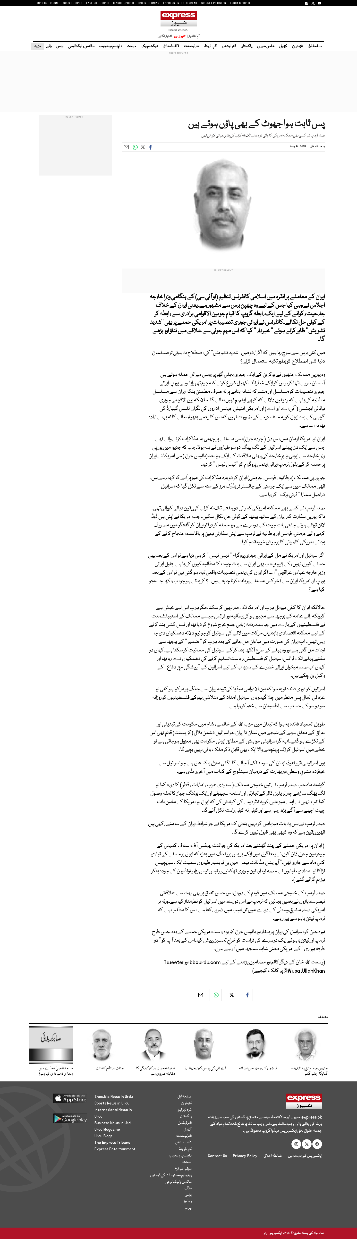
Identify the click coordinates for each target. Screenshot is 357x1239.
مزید (37, 46)
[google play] (61, 1120)
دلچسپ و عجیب (110, 46)
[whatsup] (216, 995)
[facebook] (247, 995)
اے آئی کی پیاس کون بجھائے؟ (205, 1068)
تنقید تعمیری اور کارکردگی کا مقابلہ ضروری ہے (155, 1071)
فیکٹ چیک (149, 46)
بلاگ (188, 1188)
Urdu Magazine (107, 1129)
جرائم (188, 1208)
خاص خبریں (265, 46)
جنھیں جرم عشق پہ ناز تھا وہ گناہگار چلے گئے (309, 1071)
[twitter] (231, 995)
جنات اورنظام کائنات (110, 1068)
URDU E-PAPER (72, 3)
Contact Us (217, 1156)
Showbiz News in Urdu (113, 1097)
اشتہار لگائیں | (166, 36)
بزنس (59, 46)
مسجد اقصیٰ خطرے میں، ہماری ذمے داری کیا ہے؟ (55, 1071)
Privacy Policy (245, 1156)
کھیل (283, 46)
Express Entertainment (115, 1149)
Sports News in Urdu (111, 1103)
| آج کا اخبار (192, 36)
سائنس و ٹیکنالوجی (81, 46)
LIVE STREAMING (148, 3)
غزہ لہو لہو (185, 1110)
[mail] (200, 995)
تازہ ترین (297, 46)
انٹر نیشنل (229, 46)
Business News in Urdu (113, 1123)
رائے (48, 46)
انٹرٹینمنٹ (191, 46)
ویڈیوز (188, 1202)
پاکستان (246, 46)
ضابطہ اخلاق (273, 1156)
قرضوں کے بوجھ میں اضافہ (258, 1068)
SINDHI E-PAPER (123, 3)
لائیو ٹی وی (180, 36)
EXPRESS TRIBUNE (48, 3)
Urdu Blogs (103, 1136)
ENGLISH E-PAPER (97, 3)
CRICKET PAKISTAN (213, 3)
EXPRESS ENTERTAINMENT (180, 3)
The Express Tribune (112, 1143)
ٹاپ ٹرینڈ (210, 46)
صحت (131, 46)
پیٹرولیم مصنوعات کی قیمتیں (171, 1175)
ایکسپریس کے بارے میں (305, 1156)
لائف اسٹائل (171, 46)
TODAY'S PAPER (240, 3)
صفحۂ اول (315, 46)
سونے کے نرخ (183, 1169)
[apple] (61, 1100)
